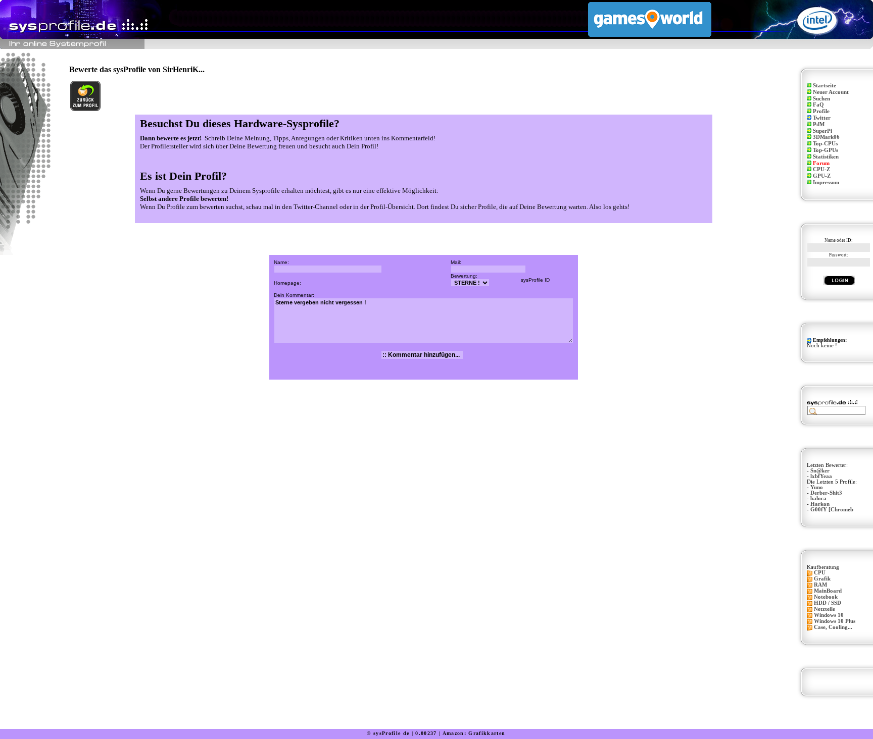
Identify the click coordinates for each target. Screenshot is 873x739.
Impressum (826, 182)
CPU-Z (821, 169)
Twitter (822, 118)
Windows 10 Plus (834, 621)
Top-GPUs (825, 150)
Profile (821, 111)
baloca (818, 498)
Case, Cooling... (833, 627)
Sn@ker (820, 470)
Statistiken (826, 157)
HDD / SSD (827, 603)
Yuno (816, 487)
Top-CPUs (825, 143)
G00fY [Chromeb (831, 509)
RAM (820, 585)
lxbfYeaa (821, 476)
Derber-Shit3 (826, 493)
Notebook (826, 597)
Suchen (821, 98)
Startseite (824, 85)
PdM (819, 124)
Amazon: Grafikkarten (474, 733)
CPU (820, 572)
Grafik (822, 579)
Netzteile (824, 609)
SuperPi (822, 131)
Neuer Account (831, 92)
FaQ (818, 105)
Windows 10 (829, 615)
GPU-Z (822, 176)
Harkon (820, 504)
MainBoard (828, 591)
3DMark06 (826, 137)
